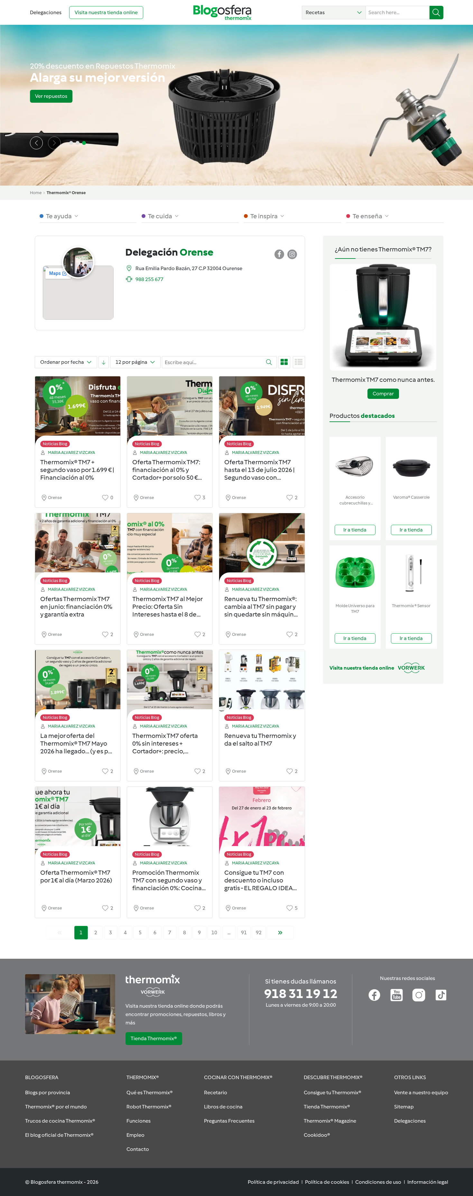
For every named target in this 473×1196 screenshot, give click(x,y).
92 (259, 932)
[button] (334, 12)
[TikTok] (441, 995)
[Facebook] (374, 995)
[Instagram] (419, 995)
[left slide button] (36, 143)
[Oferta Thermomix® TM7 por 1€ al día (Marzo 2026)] (77, 824)
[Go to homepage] (222, 12)
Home (36, 192)
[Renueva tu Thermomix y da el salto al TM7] (261, 687)
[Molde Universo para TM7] (355, 573)
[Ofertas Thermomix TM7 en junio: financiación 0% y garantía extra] (77, 550)
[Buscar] (436, 12)
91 (244, 932)
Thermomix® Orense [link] (66, 192)
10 (214, 932)
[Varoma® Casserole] (411, 464)
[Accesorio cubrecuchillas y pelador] (355, 464)
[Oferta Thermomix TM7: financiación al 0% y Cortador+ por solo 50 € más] (169, 413)
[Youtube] (396, 995)
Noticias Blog (55, 443)
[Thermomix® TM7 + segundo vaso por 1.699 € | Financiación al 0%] (77, 413)
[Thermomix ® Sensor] (411, 573)
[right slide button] (54, 143)
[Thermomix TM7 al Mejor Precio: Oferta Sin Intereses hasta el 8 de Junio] (169, 550)
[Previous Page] (59, 932)
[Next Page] (280, 932)
